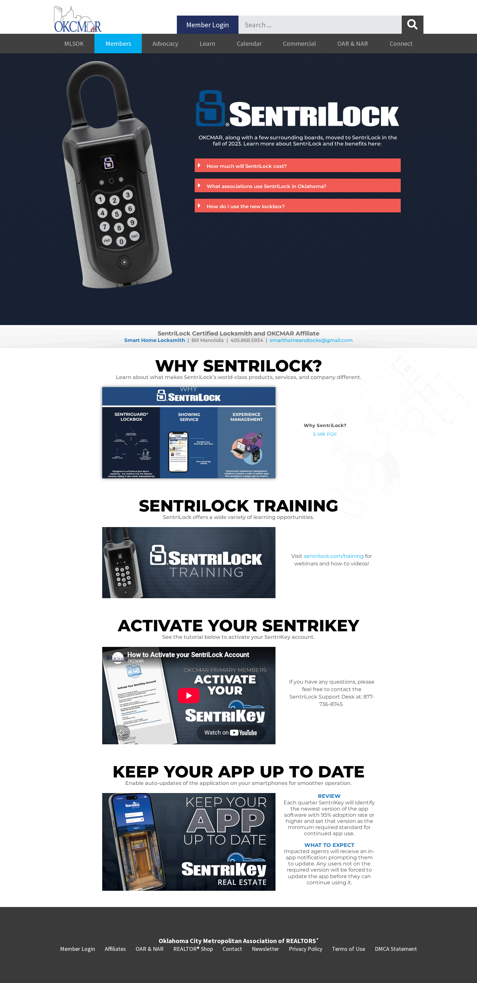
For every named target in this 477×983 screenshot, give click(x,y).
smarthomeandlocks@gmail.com (311, 340)
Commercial (299, 43)
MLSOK (74, 43)
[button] (298, 165)
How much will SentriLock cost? (247, 166)
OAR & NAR (352, 43)
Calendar (249, 43)
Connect (401, 43)
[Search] (412, 25)
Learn (207, 43)
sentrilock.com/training (334, 556)
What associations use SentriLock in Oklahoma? (266, 186)
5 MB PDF (325, 434)
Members (118, 43)
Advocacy (165, 43)
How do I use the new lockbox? (246, 206)
